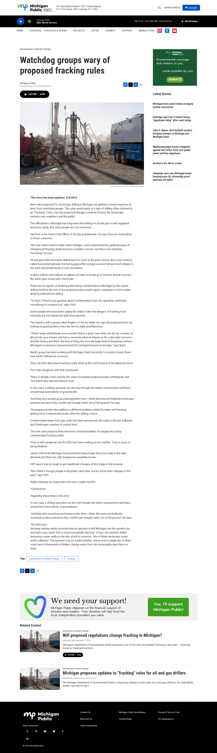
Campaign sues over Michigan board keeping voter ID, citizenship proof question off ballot (172, 176)
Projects (79, 30)
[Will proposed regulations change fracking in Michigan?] (40, 641)
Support (127, 30)
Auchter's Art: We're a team (167, 163)
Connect (110, 30)
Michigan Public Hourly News (132, 712)
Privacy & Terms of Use (169, 712)
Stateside (35, 30)
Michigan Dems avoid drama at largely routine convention (173, 105)
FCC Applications (166, 719)
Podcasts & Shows (55, 30)
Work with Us (86, 719)
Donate (192, 7)
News (20, 30)
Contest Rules (125, 719)
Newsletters (147, 30)
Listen (95, 30)
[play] (20, 21)
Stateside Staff (69, 640)
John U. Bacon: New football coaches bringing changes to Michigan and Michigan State (172, 133)
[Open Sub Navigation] (25, 30)
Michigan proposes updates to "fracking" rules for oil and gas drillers (124, 673)
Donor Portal (172, 7)
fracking (71, 559)
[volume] (29, 21)
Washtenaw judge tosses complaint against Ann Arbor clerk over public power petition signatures (172, 150)
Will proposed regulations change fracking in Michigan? (112, 635)
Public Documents (88, 726)
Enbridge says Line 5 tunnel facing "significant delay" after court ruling (172, 118)
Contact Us (85, 712)
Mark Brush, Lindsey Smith (73, 678)
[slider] (34, 21)
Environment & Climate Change (35, 49)
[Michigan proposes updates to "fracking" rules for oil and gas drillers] (40, 679)
